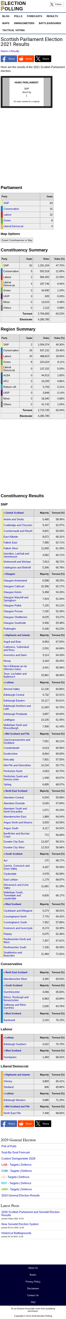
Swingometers (24, 23)
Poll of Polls (8, 1146)
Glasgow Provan (13, 611)
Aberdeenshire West (15, 978)
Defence (26, 1164)
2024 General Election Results (20, 1195)
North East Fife (12, 1113)
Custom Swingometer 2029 (18, 1158)
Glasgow (10, 574)
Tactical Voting (13, 30)
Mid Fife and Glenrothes (17, 765)
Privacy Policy (33, 1281)
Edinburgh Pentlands (15, 713)
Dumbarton (10, 1057)
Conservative (11, 208)
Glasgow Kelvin (12, 592)
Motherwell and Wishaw (17, 561)
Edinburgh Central (14, 694)
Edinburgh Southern (15, 1044)
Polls (18, 16)
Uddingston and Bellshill (17, 567)
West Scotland (13, 904)
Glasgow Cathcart (14, 586)
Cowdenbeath (11, 747)
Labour (7, 214)
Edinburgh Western (15, 1100)
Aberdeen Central (14, 797)
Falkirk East (10, 542)
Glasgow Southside (15, 622)
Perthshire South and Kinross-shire (16, 778)
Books (33, 1274)
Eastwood (9, 1020)
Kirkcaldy (9, 759)
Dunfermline (10, 753)
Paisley (8, 933)
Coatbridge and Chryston (18, 525)
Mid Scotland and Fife (17, 733)
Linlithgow (9, 719)
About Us (33, 1268)
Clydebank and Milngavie (18, 910)
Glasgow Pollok (12, 605)
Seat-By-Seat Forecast (15, 1152)
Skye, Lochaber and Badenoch (15, 675)
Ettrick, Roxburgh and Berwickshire (16, 999)
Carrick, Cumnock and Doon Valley (17, 867)
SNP (6, 202)
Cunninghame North (15, 916)
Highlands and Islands (17, 635)
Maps (5, 23)
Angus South (11, 828)
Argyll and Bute (12, 641)
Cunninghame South (15, 922)
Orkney (8, 1081)
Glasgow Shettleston (15, 617)
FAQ (33, 1302)
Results (52, 16)
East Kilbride (11, 536)
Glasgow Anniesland (15, 580)
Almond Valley (12, 688)
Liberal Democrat (13, 226)
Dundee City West (14, 847)
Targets (14, 1164)
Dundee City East (14, 841)
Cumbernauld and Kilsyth (18, 530)
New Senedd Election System (20, 1224)
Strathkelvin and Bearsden (13, 954)
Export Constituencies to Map (17, 240)
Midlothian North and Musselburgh (15, 726)
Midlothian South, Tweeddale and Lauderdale (13, 895)
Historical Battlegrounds (16, 1233)
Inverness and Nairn (15, 655)
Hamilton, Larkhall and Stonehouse (16, 555)
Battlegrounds (50, 23)
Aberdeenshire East (15, 816)
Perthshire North (13, 771)
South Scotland (13, 854)
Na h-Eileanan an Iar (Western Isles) (15, 668)
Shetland (9, 1087)
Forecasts (34, 16)
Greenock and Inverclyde (18, 928)
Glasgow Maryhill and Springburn (16, 599)
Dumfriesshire (12, 991)
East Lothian (11, 879)
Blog (6, 16)
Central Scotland (14, 512)
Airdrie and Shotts (14, 519)
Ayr (6, 860)
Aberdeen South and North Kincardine (15, 810)
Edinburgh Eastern (14, 700)
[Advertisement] (33, 148)
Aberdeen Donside (14, 803)
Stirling (7, 784)
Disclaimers (33, 1288)
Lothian (9, 682)
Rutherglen (10, 628)
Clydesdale (10, 873)
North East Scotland (16, 791)
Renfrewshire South (15, 947)
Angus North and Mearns (18, 822)
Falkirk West (11, 548)
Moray (7, 660)
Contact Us (33, 1295)
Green (7, 220)
